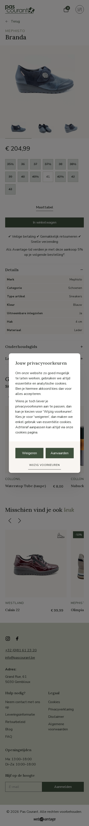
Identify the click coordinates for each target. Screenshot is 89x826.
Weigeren (29, 453)
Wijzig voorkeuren (44, 465)
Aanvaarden (59, 453)
